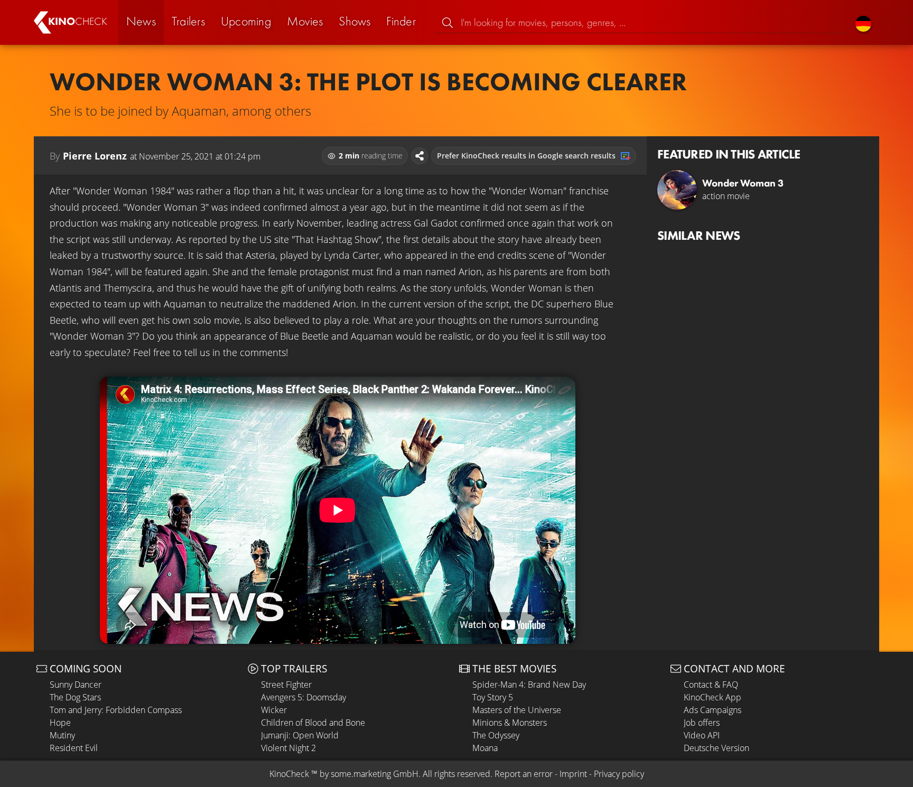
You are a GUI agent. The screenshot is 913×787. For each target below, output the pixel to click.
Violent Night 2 (288, 748)
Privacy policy (619, 774)
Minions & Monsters (509, 722)
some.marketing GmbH (374, 774)
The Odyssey (495, 735)
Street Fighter (286, 684)
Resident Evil (74, 748)
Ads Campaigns (712, 710)
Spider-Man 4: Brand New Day (529, 684)
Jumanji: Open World (300, 735)
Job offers (702, 722)
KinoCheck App (712, 697)
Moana (485, 748)
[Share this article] (419, 155)
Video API (702, 735)
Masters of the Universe (516, 710)
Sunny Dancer (75, 684)
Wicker (274, 710)
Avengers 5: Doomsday (303, 697)
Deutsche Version (716, 748)
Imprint (573, 774)
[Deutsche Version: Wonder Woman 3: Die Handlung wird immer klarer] (863, 22)
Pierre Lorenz (95, 155)
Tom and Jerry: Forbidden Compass (116, 710)
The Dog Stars (75, 697)
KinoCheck (289, 774)
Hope (60, 722)
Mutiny (62, 735)
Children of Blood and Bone (313, 722)
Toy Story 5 (492, 697)
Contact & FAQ (711, 684)
